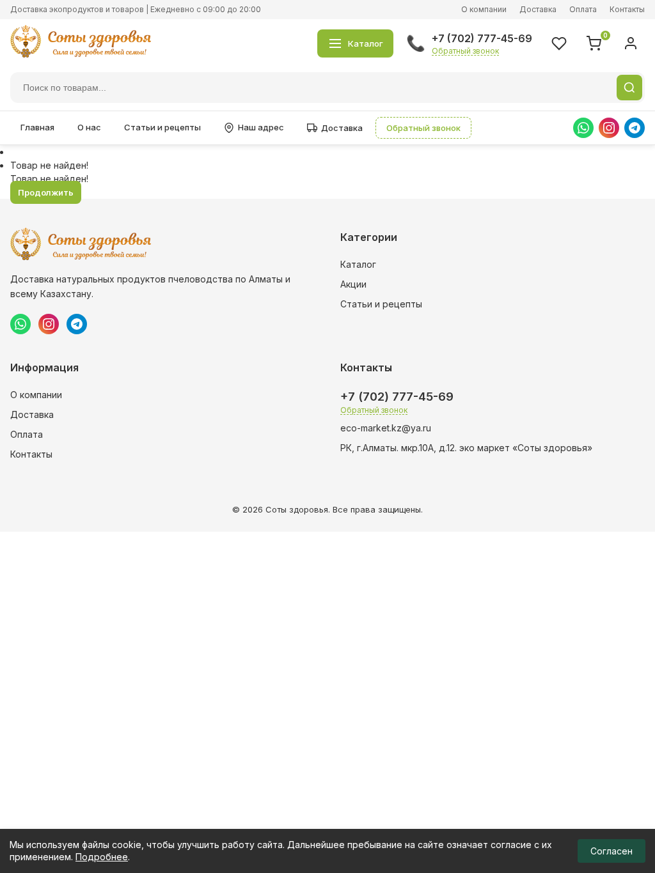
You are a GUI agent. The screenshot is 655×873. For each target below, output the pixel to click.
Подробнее (101, 856)
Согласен (611, 851)
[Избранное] (559, 43)
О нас (89, 127)
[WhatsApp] (583, 128)
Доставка (537, 9)
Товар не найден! (49, 165)
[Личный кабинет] (631, 43)
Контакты (627, 9)
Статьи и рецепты (162, 127)
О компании (484, 9)
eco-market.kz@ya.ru (385, 427)
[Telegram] (634, 128)
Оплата (583, 9)
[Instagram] (609, 128)
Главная (37, 127)
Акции (353, 284)
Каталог (358, 264)
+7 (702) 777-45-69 (482, 38)
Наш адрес (261, 127)
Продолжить (46, 192)
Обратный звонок (465, 51)
